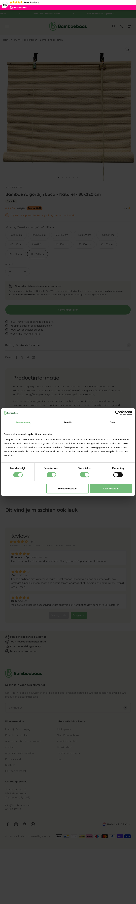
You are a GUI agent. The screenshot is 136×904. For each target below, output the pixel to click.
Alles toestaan (111, 488)
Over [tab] (112, 422)
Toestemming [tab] (23, 422)
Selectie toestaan (67, 488)
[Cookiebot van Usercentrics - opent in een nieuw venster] (117, 412)
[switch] (51, 474)
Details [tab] (68, 422)
